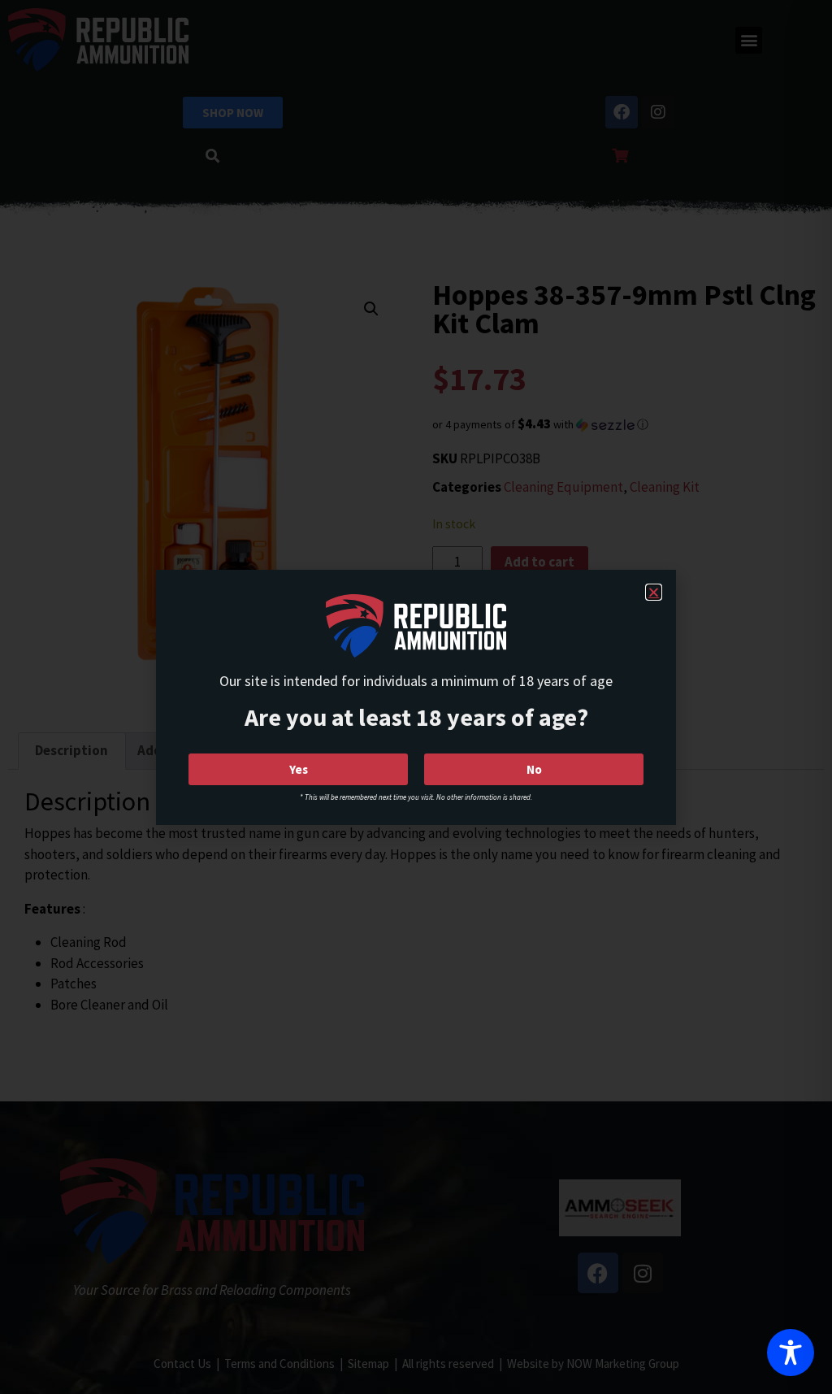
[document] (416, 697)
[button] (654, 592)
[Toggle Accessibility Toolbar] (790, 1352)
